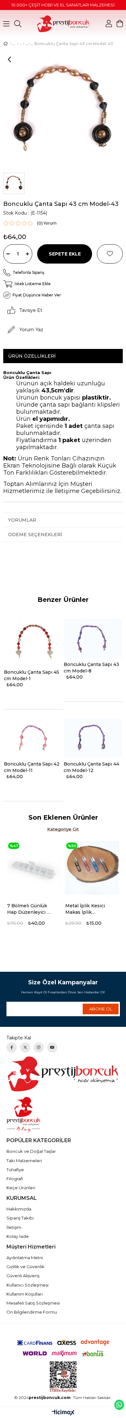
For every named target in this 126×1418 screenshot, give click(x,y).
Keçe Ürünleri (20, 1187)
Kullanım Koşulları (24, 1294)
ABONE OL (100, 1008)
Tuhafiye (15, 1169)
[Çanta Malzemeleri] (17, 43)
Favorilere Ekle (58, 906)
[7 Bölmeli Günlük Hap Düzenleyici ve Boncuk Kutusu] (34, 867)
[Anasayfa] (11, 43)
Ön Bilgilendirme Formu (31, 1312)
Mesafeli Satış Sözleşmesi (33, 1303)
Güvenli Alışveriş (22, 1275)
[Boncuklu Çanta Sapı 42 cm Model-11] (33, 738)
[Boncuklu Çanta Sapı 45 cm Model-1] (33, 642)
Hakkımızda (18, 1208)
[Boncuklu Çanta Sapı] (29, 43)
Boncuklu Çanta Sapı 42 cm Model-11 (31, 767)
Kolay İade (17, 1236)
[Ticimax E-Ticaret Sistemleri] (63, 1413)
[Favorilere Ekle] (109, 254)
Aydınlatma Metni (24, 1257)
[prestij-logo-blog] (63, 1114)
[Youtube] (52, 1047)
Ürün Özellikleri (32, 356)
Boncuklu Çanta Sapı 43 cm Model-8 (91, 667)
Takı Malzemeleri (24, 1160)
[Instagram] (39, 1047)
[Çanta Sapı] (23, 43)
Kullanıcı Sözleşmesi (27, 1285)
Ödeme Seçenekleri (35, 534)
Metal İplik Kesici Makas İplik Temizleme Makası (87, 909)
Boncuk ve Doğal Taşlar (31, 1151)
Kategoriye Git (63, 829)
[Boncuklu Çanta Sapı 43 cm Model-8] (93, 638)
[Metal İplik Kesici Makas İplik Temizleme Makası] (92, 867)
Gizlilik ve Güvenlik (25, 1266)
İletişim (13, 1227)
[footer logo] (63, 1074)
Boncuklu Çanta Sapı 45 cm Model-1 (31, 675)
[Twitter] (25, 1047)
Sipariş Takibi (20, 1217)
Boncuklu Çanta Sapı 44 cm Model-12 (91, 767)
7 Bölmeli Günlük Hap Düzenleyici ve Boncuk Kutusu (29, 909)
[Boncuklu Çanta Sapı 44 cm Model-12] (93, 738)
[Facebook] (11, 1047)
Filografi (14, 1178)
